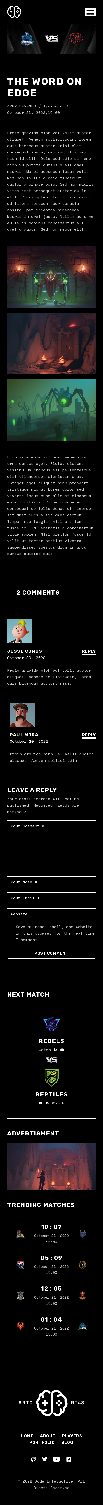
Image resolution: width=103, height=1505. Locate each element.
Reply (89, 651)
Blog (67, 1442)
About (48, 1436)
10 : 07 (51, 1226)
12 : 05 (51, 1288)
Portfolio (42, 1442)
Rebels (51, 1040)
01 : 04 (51, 1319)
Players (72, 1436)
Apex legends (21, 106)
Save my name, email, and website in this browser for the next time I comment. (55, 933)
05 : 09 (51, 1257)
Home (27, 1436)
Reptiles (51, 1094)
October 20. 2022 (26, 658)
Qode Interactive (54, 1481)
